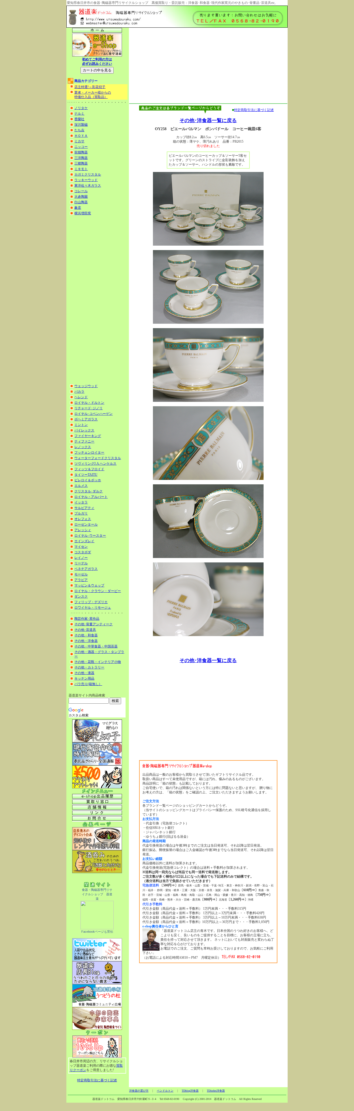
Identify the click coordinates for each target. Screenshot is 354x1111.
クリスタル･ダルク (88, 491)
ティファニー (84, 441)
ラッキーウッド (86, 180)
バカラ (79, 392)
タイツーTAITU (85, 475)
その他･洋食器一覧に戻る (208, 120)
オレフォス (82, 519)
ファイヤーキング (87, 436)
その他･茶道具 (85, 630)
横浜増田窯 (82, 213)
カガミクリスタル (87, 174)
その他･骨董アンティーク (93, 624)
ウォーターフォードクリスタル (97, 458)
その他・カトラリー (89, 667)
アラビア (81, 580)
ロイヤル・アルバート (91, 497)
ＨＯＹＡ (81, 136)
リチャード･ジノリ (88, 408)
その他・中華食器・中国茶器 (96, 646)
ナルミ (79, 113)
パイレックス (84, 430)
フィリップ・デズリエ (91, 602)
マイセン (81, 547)
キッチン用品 (84, 678)
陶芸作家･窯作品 (86, 619)
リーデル (81, 563)
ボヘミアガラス (86, 419)
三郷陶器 (81, 163)
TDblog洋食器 (190, 1090)
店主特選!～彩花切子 (89, 87)
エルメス (81, 486)
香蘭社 (79, 119)
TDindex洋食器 (216, 1090)
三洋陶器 (81, 158)
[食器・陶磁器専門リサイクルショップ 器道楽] (97, 928)
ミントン (81, 425)
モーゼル (81, 574)
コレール (81, 191)
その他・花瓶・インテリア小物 (97, 662)
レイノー (81, 558)
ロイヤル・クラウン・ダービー (97, 591)
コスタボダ (82, 552)
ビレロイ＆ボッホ (87, 480)
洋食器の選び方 (139, 1090)
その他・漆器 (84, 673)
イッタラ (81, 502)
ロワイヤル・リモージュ (92, 607)
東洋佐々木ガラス (87, 185)
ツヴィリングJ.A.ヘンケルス (95, 464)
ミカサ (79, 141)
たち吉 (79, 130)
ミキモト (81, 169)
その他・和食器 (86, 635)
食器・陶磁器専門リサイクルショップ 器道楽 (97, 894)
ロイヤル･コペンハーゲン (93, 414)
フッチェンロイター (89, 452)
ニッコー (81, 147)
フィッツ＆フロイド (89, 469)
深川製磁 (81, 125)
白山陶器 (81, 202)
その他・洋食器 (86, 641)
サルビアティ (84, 508)
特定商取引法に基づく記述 (97, 1080)
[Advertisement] (97, 300)
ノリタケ (81, 108)
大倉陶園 (81, 197)
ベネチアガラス (86, 569)
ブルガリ (81, 513)
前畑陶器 (81, 152)
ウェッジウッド (86, 386)
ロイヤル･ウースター (90, 536)
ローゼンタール (86, 524)
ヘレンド (81, 397)
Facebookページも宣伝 (97, 931)
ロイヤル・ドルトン (89, 403)
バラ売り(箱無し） (88, 684)
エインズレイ (84, 541)
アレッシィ (82, 530)
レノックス (82, 447)
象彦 (77, 208)
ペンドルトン (165, 1090)
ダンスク (81, 596)
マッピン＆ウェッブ (89, 585)
